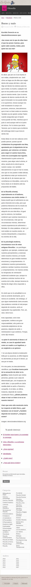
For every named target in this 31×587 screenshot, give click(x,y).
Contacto (16, 583)
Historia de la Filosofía (19, 522)
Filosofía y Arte (20, 503)
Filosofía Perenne (21, 497)
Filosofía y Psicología (19, 509)
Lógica (18, 527)
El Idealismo (6, 516)
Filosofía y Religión (21, 512)
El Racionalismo (7, 522)
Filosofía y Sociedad (19, 514)
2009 (17, 563)
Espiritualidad (6, 526)
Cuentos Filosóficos (6, 507)
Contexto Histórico (8, 502)
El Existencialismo (8, 514)
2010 (17, 561)
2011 (17, 559)
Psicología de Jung (21, 540)
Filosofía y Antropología (19, 500)
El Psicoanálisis (7, 520)
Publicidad (24, 583)
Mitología (18, 536)
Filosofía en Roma (8, 542)
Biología (9, 13)
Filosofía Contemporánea (7, 536)
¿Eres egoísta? (8, 449)
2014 (4, 563)
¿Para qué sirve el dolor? (11, 463)
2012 (4, 567)
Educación (23, 13)
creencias (5, 504)
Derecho (16, 13)
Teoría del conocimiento (20, 542)
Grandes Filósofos (21, 520)
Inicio (2, 17)
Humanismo (19, 525)
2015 (4, 561)
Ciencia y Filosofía (8, 500)
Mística (18, 534)
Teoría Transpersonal (20, 546)
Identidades (7, 454)
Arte (3, 13)
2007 (17, 567)
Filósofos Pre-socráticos (7, 531)
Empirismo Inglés (7, 524)
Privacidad (7, 583)
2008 (17, 565)
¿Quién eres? (7, 458)
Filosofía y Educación (19, 505)
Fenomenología (7, 528)
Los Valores (19, 531)
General (18, 517)
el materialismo (7, 518)
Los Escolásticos (21, 529)
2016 (4, 559)
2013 (4, 565)
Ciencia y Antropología (6, 497)
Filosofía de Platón (8, 539)
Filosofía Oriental (21, 495)
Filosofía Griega (7, 544)
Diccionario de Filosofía (7, 510)
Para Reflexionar (20, 538)
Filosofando (9, 17)
